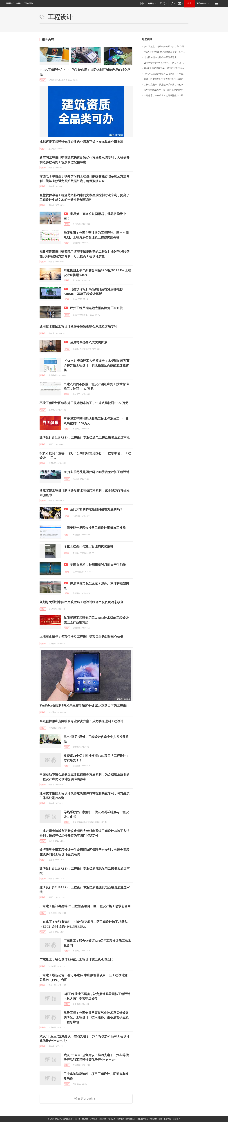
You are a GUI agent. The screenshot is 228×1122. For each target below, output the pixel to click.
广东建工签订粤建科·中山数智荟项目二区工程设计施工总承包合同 (85, 906)
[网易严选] (162, 3)
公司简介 (93, 1119)
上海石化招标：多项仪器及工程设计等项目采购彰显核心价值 (81, 636)
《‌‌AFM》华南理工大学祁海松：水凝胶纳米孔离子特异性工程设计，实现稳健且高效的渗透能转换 (97, 365)
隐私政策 (130, 1119)
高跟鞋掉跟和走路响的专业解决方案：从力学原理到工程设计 (81, 721)
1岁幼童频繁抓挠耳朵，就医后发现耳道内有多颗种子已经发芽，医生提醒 (166, 68)
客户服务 (121, 1119)
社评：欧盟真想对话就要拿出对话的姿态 (163, 79)
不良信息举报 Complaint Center (148, 1119)
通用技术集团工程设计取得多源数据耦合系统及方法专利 (78, 326)
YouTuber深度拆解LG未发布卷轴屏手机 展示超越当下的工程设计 (84, 705)
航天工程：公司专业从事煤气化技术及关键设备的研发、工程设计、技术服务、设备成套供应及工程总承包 (96, 1017)
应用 (18, 3)
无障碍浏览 (29, 3)
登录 (189, 3)
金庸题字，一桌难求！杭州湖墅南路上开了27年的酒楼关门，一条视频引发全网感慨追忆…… (166, 95)
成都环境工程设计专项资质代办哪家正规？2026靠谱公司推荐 (81, 141)
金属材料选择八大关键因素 (88, 342)
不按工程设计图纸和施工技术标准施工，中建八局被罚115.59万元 (84, 403)
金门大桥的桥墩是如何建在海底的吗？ (96, 509)
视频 (67, 224)
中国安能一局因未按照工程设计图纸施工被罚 (95, 527)
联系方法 (102, 1119)
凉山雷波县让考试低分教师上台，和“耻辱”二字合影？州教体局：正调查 (166, 46)
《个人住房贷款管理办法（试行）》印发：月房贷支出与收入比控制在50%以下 (166, 74)
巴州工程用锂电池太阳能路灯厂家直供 (96, 308)
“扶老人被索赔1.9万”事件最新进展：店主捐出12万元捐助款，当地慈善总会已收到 (166, 52)
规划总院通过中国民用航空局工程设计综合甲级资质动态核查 (81, 602)
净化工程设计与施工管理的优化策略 (88, 546)
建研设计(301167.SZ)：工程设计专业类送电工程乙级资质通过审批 (85, 437)
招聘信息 (111, 1119)
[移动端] (142, 3)
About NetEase (81, 1119)
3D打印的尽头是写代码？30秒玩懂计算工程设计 (96, 472)
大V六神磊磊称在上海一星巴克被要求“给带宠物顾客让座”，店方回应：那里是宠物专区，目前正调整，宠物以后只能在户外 (166, 90)
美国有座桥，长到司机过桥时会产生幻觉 (98, 564)
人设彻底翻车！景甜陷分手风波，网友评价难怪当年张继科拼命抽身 (166, 84)
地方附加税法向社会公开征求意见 (160, 57)
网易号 (43, 80)
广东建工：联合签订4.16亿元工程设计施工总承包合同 (76, 959)
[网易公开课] (151, 3)
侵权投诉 (176, 1119)
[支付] (172, 3)
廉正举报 (167, 1119)
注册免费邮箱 (202, 3)
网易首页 (10, 3)
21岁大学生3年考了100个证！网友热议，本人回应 (166, 63)
